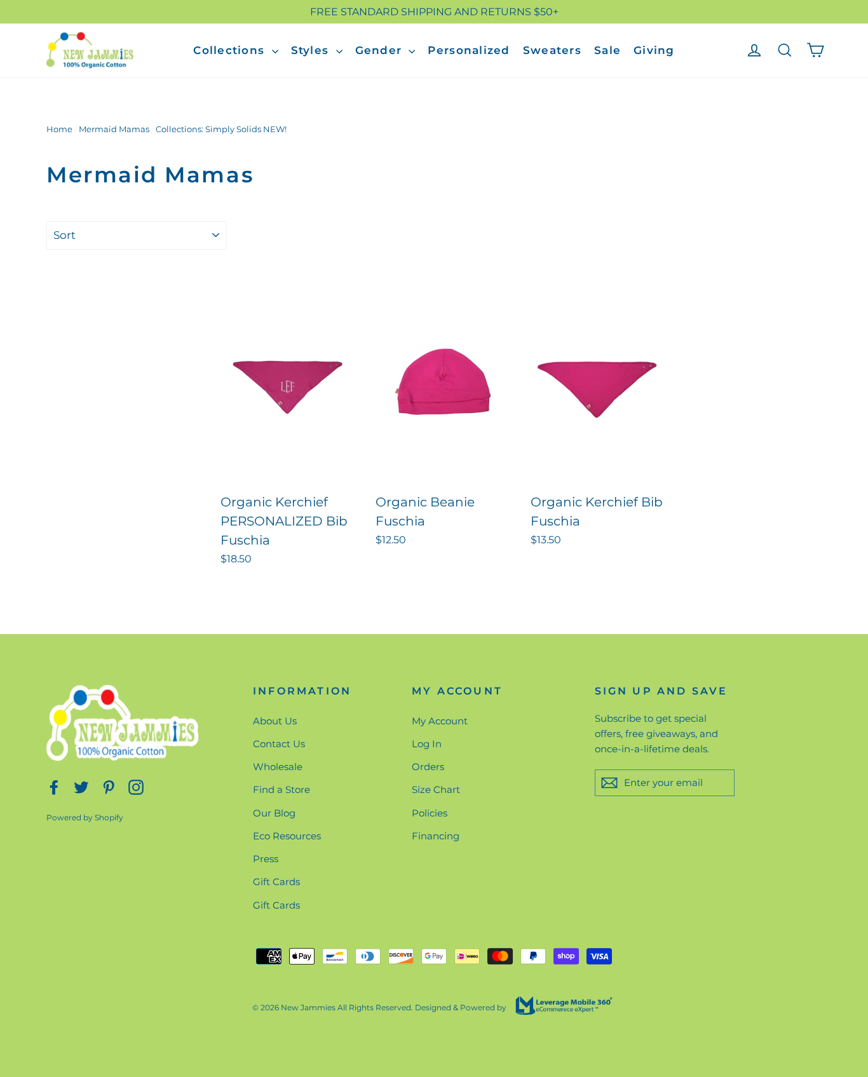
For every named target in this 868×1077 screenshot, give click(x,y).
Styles (312, 50)
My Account (440, 721)
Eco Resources (287, 836)
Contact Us (279, 744)
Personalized (469, 50)
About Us (275, 721)
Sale (607, 50)
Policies (429, 813)
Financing (435, 836)
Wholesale (277, 767)
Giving (654, 50)
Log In (427, 744)
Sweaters (552, 50)
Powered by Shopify (84, 817)
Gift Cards (276, 882)
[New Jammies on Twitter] (81, 786)
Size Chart (436, 789)
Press (265, 859)
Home (59, 129)
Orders (428, 767)
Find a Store (281, 789)
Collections (230, 50)
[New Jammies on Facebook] (54, 786)
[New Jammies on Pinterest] (108, 786)
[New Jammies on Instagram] (136, 786)
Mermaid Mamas (114, 129)
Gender (380, 50)
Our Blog (274, 813)
